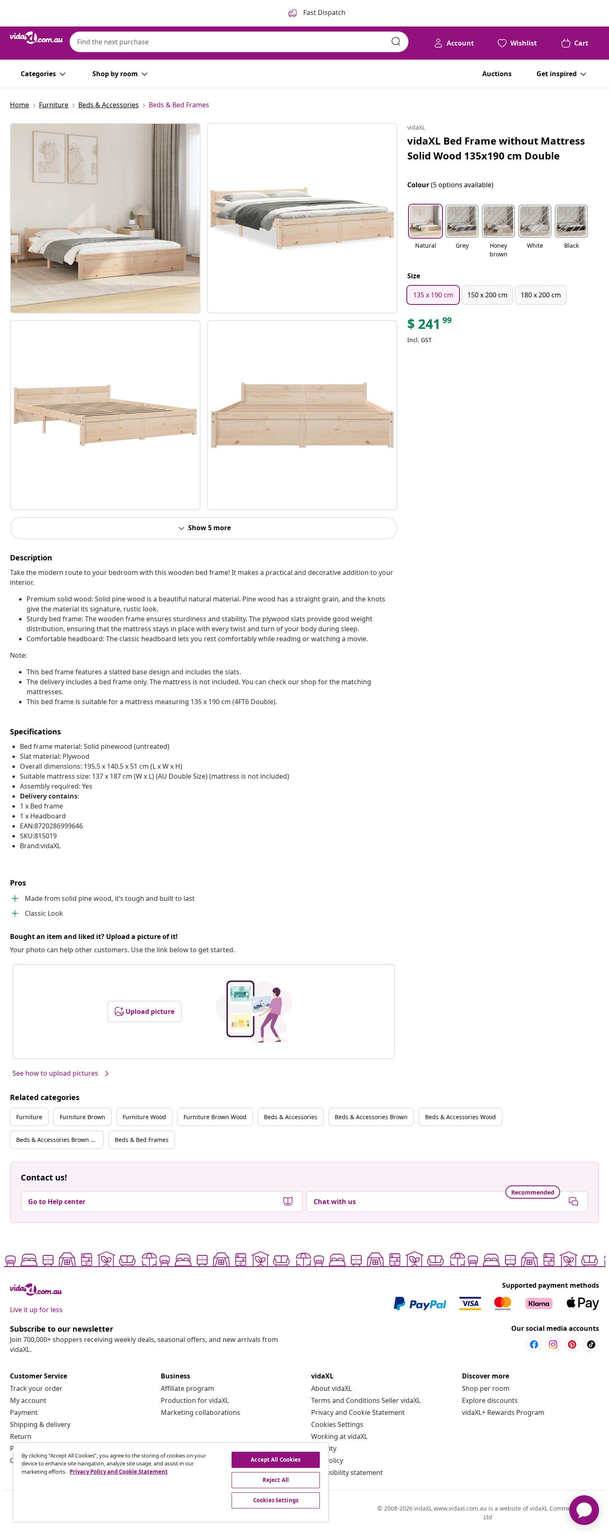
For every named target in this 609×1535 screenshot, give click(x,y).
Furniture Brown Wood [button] (215, 1117)
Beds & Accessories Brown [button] (371, 1117)
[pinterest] (572, 1344)
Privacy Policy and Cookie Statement (119, 1471)
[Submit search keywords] (396, 41)
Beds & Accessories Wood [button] (460, 1117)
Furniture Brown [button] (82, 1117)
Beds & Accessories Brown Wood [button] (59, 1140)
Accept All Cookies (275, 1459)
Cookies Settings (337, 1424)
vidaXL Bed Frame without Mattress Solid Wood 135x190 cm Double (496, 148)
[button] (425, 232)
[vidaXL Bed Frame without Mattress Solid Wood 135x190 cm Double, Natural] (105, 218)
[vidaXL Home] (36, 37)
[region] (170, 1482)
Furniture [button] (29, 1117)
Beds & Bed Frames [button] (142, 1140)
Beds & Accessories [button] (290, 1117)
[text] (430, 326)
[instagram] (553, 1344)
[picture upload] (254, 1011)
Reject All (276, 1480)
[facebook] (534, 1344)
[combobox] (239, 41)
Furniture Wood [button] (144, 1117)
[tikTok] (591, 1344)
